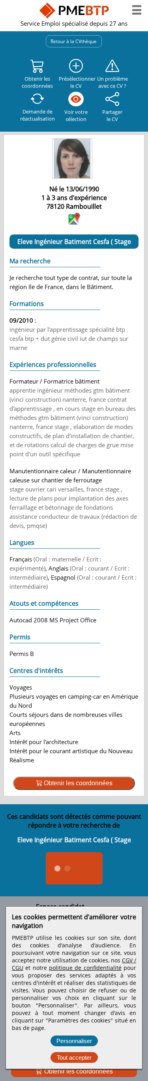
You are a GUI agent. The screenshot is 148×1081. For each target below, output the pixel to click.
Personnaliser (74, 1041)
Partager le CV (112, 115)
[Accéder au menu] (137, 10)
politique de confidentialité (85, 967)
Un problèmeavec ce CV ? (112, 82)
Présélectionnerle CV (76, 82)
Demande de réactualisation (37, 115)
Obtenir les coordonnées (78, 1071)
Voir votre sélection (76, 115)
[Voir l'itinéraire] (74, 222)
